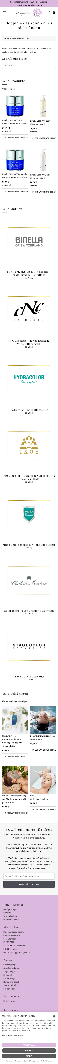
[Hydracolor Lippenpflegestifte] (29, 379)
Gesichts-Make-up (11, 968)
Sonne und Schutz (11, 985)
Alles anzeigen (8, 88)
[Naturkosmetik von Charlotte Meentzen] (29, 580)
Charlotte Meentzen (12, 935)
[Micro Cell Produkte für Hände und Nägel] (29, 514)
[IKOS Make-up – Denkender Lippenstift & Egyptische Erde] (29, 445)
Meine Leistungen (11, 919)
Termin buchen (10, 916)
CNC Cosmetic (9, 938)
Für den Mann (9, 988)
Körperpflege (9, 978)
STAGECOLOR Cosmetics (14, 945)
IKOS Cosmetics (10, 949)
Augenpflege (9, 971)
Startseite (7, 38)
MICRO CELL (8, 942)
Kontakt (7, 912)
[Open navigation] (4, 12)
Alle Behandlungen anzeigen (14, 701)
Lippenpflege (9, 975)
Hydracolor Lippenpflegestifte (16, 952)
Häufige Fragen (10, 909)
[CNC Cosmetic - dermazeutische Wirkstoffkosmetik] (29, 310)
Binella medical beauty (13, 931)
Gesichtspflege (9, 964)
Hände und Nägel (11, 981)
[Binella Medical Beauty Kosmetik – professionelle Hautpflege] (29, 241)
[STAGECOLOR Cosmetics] (29, 646)
